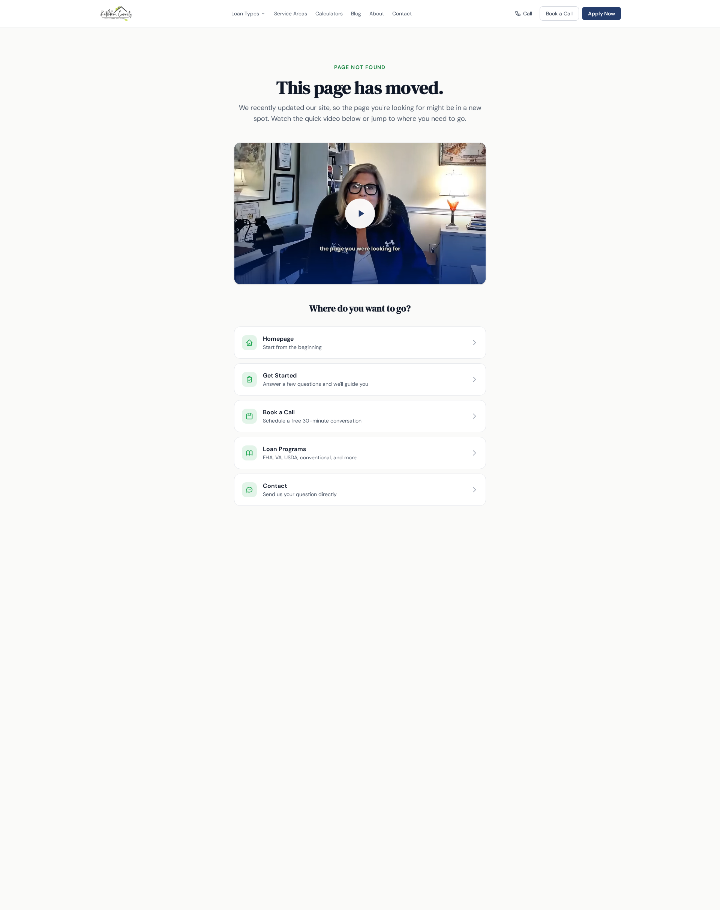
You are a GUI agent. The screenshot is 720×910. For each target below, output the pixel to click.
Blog (356, 13)
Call (527, 13)
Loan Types (245, 13)
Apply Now (601, 13)
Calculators (329, 13)
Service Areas (290, 13)
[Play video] (360, 213)
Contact (402, 13)
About (376, 13)
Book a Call (559, 13)
